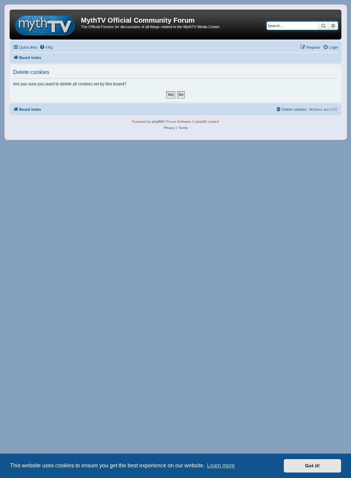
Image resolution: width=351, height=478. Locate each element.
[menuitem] (46, 47)
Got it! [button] (312, 465)
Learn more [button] (221, 465)
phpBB (157, 121)
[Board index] (46, 24)
